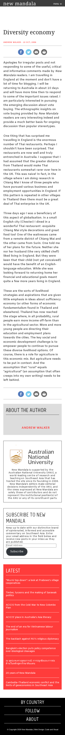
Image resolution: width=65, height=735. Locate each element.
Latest (13, 570)
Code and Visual (51, 730)
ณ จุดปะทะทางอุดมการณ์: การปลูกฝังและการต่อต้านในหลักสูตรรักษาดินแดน (30, 662)
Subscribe (16, 551)
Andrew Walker (12, 42)
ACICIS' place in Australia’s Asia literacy (28, 617)
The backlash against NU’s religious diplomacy (32, 639)
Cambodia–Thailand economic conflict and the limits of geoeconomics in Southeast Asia (32, 684)
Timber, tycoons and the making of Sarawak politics (31, 594)
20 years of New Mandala (20, 673)
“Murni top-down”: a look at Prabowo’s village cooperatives (32, 582)
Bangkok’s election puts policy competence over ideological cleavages (31, 650)
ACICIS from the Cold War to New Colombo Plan (31, 606)
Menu (56, 3)
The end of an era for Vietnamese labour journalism (29, 628)
